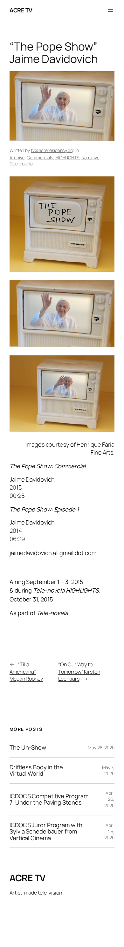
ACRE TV (21, 10)
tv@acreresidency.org (52, 150)
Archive (17, 157)
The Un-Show (28, 747)
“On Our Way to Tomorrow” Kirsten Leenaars (79, 671)
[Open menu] (110, 10)
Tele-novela (21, 164)
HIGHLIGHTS (67, 157)
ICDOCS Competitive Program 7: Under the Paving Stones (49, 799)
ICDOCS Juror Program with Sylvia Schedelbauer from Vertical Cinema (46, 831)
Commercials (40, 157)
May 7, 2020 (108, 770)
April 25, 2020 (109, 799)
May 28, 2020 (101, 748)
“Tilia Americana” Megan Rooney (26, 671)
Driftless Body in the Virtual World (36, 770)
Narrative (90, 157)
